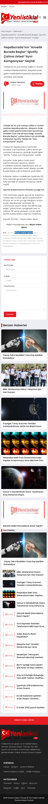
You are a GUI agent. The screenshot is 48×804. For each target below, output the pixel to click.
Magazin (8, 788)
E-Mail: (7, 276)
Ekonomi (33, 783)
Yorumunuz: (9, 286)
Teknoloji (31, 788)
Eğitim (24, 783)
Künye (11, 6)
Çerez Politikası (27, 766)
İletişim (4, 6)
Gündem (8, 783)
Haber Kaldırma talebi (14, 771)
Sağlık (16, 788)
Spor (23, 788)
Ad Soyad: (8, 265)
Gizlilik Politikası (33, 771)
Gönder (10, 314)
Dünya (17, 783)
